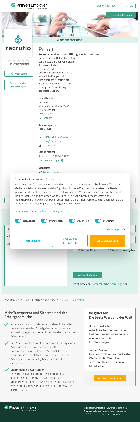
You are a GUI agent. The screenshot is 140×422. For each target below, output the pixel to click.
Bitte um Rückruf (88, 250)
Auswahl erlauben (70, 240)
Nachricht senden (87, 275)
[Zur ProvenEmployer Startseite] (29, 7)
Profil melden (78, 299)
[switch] (44, 221)
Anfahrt (47, 117)
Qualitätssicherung (92, 410)
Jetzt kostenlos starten (110, 378)
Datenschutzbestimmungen (46, 211)
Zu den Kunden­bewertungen (19, 84)
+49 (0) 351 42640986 (55, 136)
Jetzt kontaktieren (122, 15)
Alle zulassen (107, 241)
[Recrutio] (18, 42)
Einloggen (128, 6)
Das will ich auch (107, 5)
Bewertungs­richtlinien (117, 407)
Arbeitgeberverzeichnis (94, 407)
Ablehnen (32, 241)
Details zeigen (112, 229)
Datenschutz (108, 410)
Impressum (21, 211)
